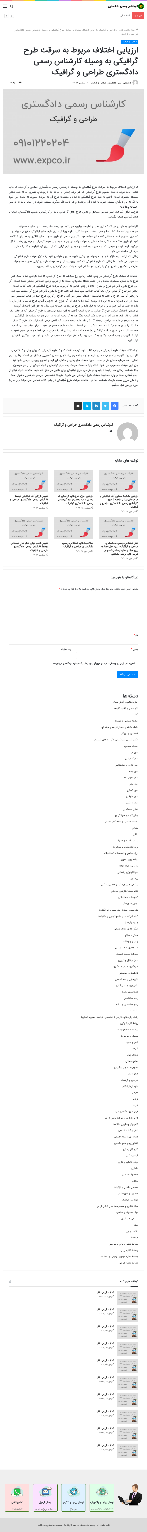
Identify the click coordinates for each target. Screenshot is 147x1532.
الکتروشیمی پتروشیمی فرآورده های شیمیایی (115, 740)
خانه (133, 30)
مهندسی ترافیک (130, 1200)
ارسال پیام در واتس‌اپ (102, 1502)
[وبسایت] (111, 431)
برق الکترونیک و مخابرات (125, 847)
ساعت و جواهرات (129, 1036)
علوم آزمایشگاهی (129, 1086)
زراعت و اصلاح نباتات (127, 1030)
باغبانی (134, 828)
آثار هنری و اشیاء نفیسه (126, 708)
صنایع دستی (131, 1061)
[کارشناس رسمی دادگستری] (126, 6)
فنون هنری (123, 30)
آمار (136, 715)
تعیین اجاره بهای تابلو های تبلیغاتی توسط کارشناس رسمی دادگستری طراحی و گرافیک (29, 546)
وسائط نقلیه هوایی (128, 1263)
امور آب (134, 752)
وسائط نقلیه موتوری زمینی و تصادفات (119, 1257)
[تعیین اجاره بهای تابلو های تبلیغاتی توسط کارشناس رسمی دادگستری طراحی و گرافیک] (28, 528)
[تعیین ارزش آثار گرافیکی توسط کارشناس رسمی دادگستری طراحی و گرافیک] (28, 481)
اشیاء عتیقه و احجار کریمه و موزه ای (119, 727)
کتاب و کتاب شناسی (128, 1130)
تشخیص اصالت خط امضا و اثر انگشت (118, 910)
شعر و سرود (132, 1042)
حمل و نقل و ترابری (128, 960)
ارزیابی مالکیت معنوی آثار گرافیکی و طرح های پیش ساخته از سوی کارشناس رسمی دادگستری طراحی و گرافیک (119, 501)
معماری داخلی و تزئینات (126, 1187)
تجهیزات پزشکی (130, 904)
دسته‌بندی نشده (130, 992)
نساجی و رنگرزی (129, 1219)
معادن (135, 1181)
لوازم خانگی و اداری (128, 1162)
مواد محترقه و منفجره (127, 1212)
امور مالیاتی (132, 796)
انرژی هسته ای (130, 809)
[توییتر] (105, 406)
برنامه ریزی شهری (129, 859)
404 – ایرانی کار (122, 16)
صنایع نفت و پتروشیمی (126, 1067)
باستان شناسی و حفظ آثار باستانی (121, 822)
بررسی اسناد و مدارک (127, 841)
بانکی (135, 834)
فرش (135, 1099)
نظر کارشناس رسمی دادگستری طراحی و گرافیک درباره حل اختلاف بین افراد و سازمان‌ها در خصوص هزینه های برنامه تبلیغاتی (119, 548)
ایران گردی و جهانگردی (126, 815)
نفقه (136, 1225)
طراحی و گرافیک (107, 30)
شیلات (135, 1049)
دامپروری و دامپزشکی (127, 986)
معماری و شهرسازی (128, 1193)
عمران (135, 1093)
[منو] (5, 7)
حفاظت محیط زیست (127, 954)
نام (136, 635)
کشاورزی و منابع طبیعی (126, 1137)
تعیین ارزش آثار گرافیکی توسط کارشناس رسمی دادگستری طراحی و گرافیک (29, 499)
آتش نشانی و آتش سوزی (125, 702)
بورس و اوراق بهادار (128, 866)
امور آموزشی (131, 759)
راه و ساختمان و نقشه (127, 1004)
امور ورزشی (132, 803)
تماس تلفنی (17, 1502)
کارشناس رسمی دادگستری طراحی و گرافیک (111, 83)
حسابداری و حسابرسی (126, 948)
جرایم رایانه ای (131, 922)
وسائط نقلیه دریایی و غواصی (123, 1244)
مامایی (134, 1168)
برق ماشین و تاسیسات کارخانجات (121, 853)
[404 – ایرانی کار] (127, 1298)
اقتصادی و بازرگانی (129, 733)
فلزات (135, 1105)
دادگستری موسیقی (128, 973)
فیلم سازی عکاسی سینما (126, 1112)
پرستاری (134, 878)
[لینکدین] (96, 406)
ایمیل (134, 649)
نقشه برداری (132, 1231)
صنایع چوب (132, 1055)
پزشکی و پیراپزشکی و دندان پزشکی (119, 885)
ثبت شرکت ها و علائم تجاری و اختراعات (118, 916)
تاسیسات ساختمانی (128, 897)
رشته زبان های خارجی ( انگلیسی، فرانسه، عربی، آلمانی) (109, 1017)
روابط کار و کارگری (129, 1023)
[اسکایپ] (87, 406)
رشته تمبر (133, 1011)
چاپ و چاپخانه (130, 941)
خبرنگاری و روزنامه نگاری (125, 967)
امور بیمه (133, 771)
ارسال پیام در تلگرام (73, 1502)
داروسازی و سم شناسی (126, 979)
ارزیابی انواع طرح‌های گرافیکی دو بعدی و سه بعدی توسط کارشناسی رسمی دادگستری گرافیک (75, 499)
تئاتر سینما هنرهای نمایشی (124, 891)
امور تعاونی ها (131, 778)
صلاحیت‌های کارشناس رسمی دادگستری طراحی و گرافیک (77, 545)
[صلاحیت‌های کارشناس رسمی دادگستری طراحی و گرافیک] (73, 528)
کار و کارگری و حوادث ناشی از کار (121, 1118)
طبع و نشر (133, 1074)
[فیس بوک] (114, 406)
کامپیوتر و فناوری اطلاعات (125, 1124)
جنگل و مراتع (131, 935)
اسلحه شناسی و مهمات (126, 721)
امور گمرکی (132, 790)
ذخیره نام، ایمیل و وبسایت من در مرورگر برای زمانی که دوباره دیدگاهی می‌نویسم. (93, 664)
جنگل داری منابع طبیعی (126, 929)
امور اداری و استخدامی (126, 765)
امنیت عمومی (131, 746)
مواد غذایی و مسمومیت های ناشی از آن (117, 1206)
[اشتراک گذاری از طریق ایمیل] (78, 406)
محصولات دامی (130, 1175)
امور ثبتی (133, 784)
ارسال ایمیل (45, 1502)
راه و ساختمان (131, 998)
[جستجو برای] (11, 7)
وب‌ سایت (66, 649)
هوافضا (134, 1238)
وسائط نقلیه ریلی (129, 1250)
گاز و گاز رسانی (130, 1149)
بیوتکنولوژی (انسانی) (127, 872)
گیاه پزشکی (132, 1156)
